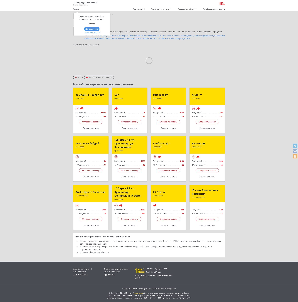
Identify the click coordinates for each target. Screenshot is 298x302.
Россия (103, 35)
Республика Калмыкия (103, 38)
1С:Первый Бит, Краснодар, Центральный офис (127, 192)
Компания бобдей (87, 143)
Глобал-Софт (161, 143)
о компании (138, 293)
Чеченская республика (179, 38)
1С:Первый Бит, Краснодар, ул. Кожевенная (124, 143)
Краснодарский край (203, 35)
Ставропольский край (117, 35)
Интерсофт (160, 94)
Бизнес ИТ (198, 143)
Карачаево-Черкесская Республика (177, 35)
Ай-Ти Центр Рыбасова (90, 192)
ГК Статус (159, 192)
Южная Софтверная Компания (205, 192)
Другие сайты (109, 274)
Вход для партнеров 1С (82, 269)
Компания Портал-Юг (89, 94)
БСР (116, 94)
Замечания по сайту (112, 272)
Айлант (197, 94)
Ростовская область (159, 38)
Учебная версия (79, 272)
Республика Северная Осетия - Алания (132, 38)
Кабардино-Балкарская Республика (145, 35)
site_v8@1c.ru (156, 272)
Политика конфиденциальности (116, 269)
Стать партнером (80, 274)
